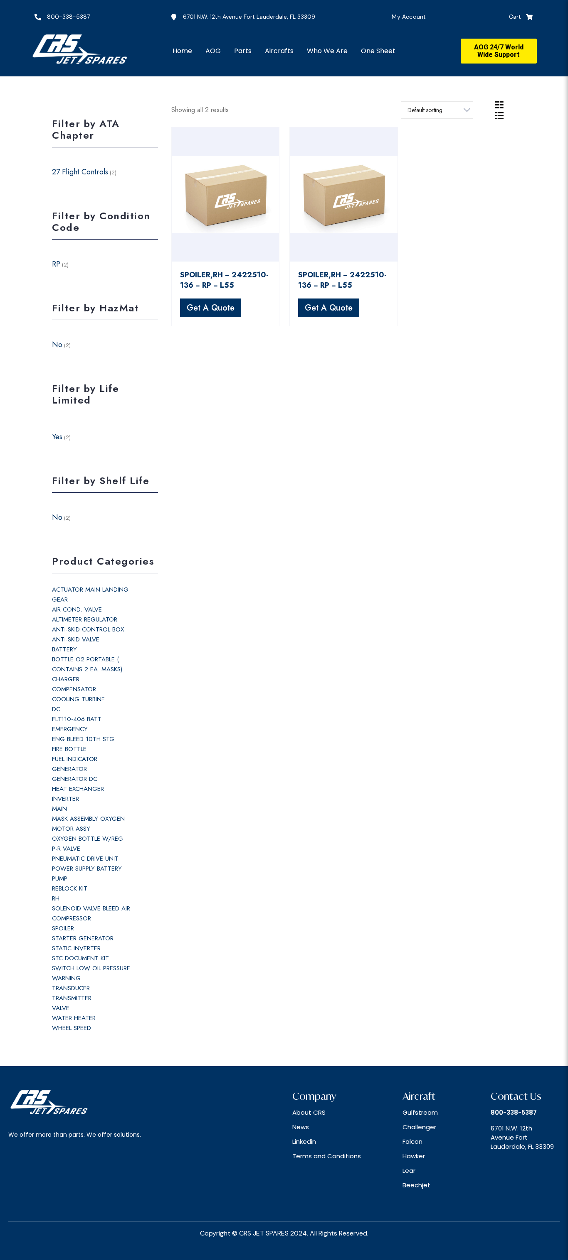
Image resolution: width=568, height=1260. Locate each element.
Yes (57, 436)
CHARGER (65, 679)
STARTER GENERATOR (83, 938)
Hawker (414, 1156)
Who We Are (327, 51)
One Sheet (378, 51)
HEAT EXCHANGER (78, 788)
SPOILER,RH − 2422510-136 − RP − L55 (224, 280)
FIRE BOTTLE (69, 749)
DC (56, 709)
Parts (243, 51)
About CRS (309, 1112)
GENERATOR (69, 768)
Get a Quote (211, 308)
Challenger (419, 1127)
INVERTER (65, 798)
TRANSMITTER (71, 998)
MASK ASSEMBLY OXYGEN (88, 818)
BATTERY (64, 649)
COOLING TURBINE (78, 699)
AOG (213, 51)
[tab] (499, 105)
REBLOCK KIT (69, 888)
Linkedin (304, 1141)
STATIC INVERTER (76, 948)
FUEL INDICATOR (74, 758)
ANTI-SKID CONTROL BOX (88, 629)
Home (182, 51)
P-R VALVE (66, 848)
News (300, 1127)
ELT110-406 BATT (76, 719)
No (57, 344)
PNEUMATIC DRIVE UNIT (85, 858)
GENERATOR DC (74, 778)
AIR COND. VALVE (77, 609)
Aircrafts (279, 51)
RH (55, 898)
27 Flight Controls (80, 171)
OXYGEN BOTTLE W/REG (87, 838)
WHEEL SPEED (71, 1027)
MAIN (59, 808)
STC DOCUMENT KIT (80, 958)
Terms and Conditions (326, 1156)
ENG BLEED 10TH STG (83, 739)
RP (56, 264)
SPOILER (63, 928)
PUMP (59, 878)
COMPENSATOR (74, 689)
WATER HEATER (74, 1018)
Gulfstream (420, 1112)
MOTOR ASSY (71, 828)
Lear (409, 1170)
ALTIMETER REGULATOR (84, 619)
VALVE (60, 1008)
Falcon (412, 1141)
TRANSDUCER (71, 988)
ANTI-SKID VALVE (75, 639)
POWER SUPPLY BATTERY (87, 868)
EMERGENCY (70, 729)
